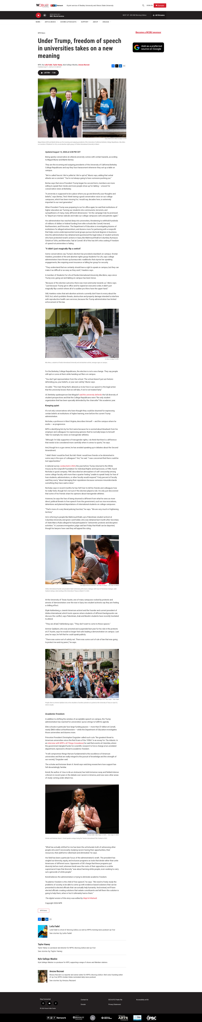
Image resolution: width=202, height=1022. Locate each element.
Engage (106, 22)
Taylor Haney (57, 65)
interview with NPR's (65, 743)
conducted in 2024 (67, 466)
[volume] (45, 15)
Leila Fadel (48, 65)
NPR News (41, 33)
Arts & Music (50, 22)
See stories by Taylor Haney (50, 951)
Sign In (150, 5)
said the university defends (90, 395)
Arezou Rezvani (83, 65)
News (38, 22)
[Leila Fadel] (42, 931)
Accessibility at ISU (142, 1000)
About (95, 22)
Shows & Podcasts (68, 22)
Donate (161, 5)
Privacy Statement (114, 1004)
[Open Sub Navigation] (42, 22)
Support (84, 22)
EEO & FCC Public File (115, 1000)
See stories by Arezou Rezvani (62, 980)
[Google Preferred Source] (148, 47)
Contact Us (84, 1000)
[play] (38, 15)
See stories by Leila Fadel (60, 933)
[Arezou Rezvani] (42, 976)
